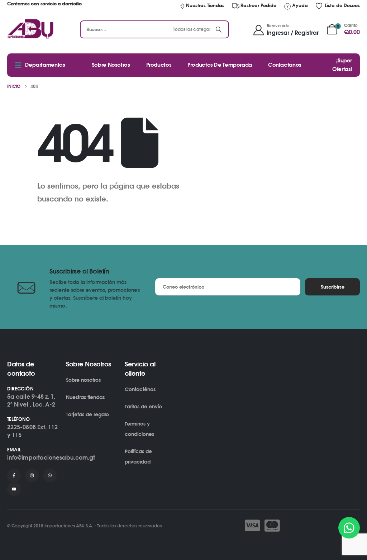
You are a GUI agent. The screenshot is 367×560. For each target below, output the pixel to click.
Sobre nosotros (83, 380)
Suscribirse (332, 287)
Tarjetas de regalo (87, 414)
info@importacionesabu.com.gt (51, 457)
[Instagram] (32, 475)
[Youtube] (14, 489)
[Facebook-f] (14, 475)
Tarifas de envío (143, 406)
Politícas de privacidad (138, 456)
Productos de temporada (219, 64)
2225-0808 (21, 427)
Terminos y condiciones (139, 429)
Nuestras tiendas (85, 397)
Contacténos (140, 389)
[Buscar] (218, 29)
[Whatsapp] (50, 475)
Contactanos (284, 64)
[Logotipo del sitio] (30, 29)
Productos (159, 64)
